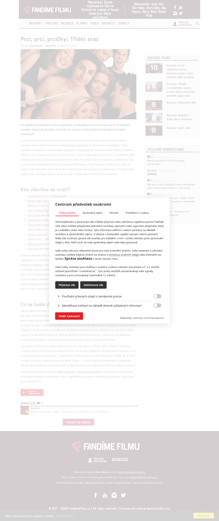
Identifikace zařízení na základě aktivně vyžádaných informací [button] (101, 305)
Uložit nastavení (69, 316)
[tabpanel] (109, 288)
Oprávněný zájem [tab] (92, 212)
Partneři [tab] (114, 212)
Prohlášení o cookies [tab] (137, 212)
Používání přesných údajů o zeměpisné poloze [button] (92, 296)
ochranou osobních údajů (124, 254)
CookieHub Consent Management (148, 317)
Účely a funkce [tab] (67, 212)
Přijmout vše (67, 285)
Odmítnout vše (93, 285)
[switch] (154, 314)
